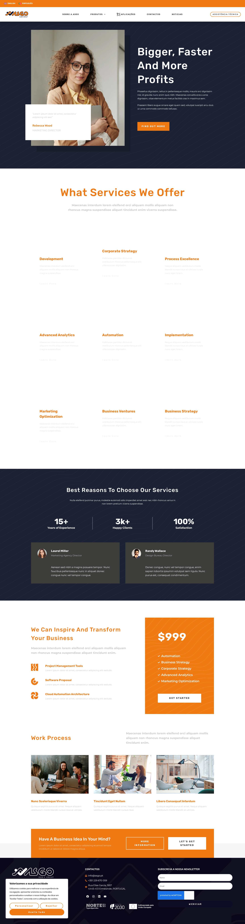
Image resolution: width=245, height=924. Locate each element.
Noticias (177, 14)
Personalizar (24, 906)
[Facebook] (87, 896)
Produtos (96, 14)
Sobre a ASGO (70, 14)
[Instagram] (93, 896)
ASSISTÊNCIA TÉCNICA (225, 14)
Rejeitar (51, 906)
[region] (37, 898)
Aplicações (128, 14)
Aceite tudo (36, 912)
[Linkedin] (99, 896)
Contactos (153, 14)
